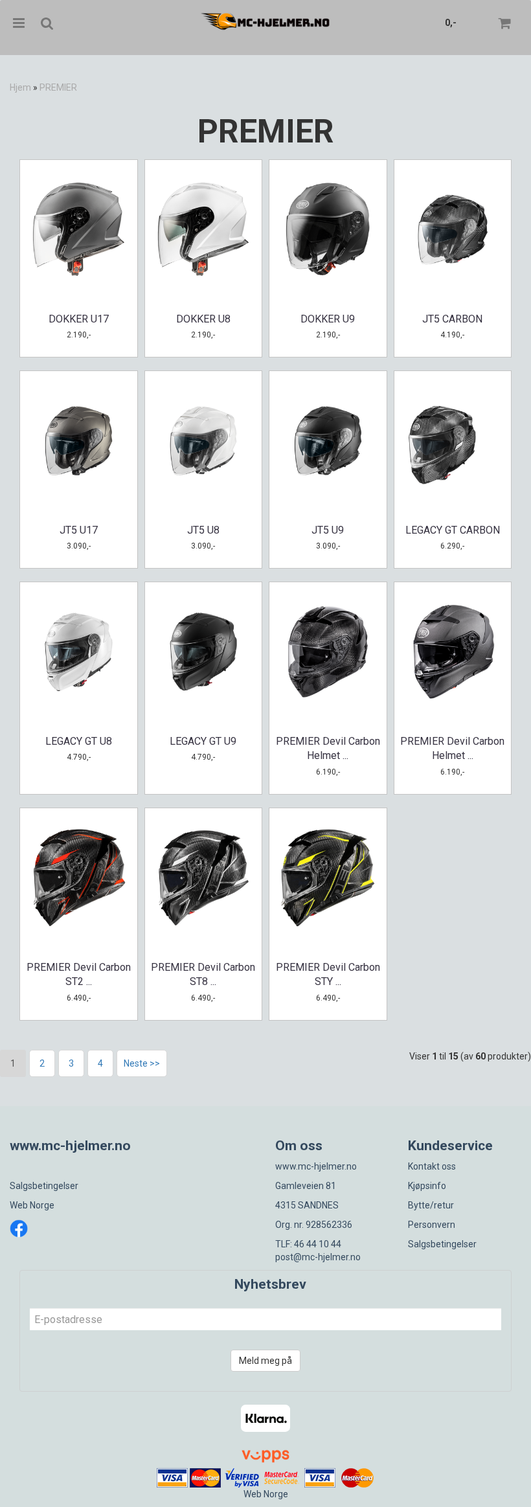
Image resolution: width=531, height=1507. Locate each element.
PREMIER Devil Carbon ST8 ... (203, 974)
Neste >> (142, 1063)
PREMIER (58, 87)
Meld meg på (265, 1360)
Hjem (20, 87)
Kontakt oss (432, 1166)
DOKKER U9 (327, 319)
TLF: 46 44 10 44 (308, 1244)
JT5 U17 (79, 530)
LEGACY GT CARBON (452, 530)
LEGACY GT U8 (78, 741)
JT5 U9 (327, 530)
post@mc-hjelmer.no (318, 1257)
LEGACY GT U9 (203, 741)
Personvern (431, 1224)
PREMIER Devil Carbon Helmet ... (328, 748)
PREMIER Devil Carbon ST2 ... (79, 974)
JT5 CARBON (452, 319)
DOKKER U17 (79, 319)
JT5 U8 (203, 530)
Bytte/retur (431, 1205)
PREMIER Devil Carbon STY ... (328, 974)
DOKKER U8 (203, 319)
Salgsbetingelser (44, 1186)
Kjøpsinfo (427, 1186)
